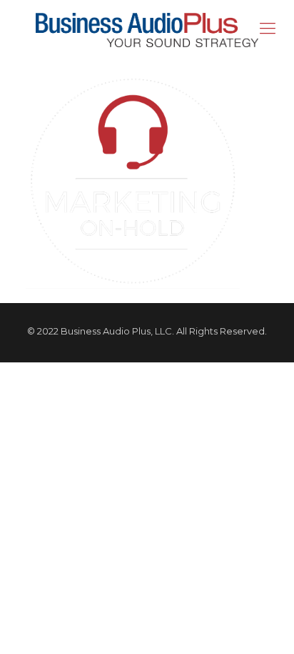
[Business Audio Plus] (147, 28)
